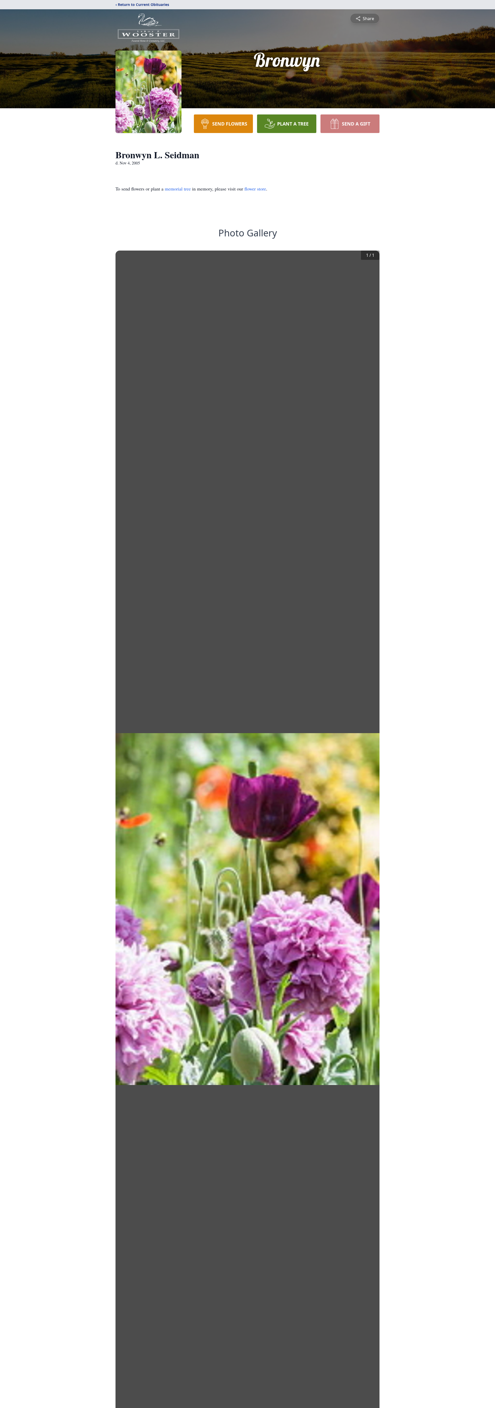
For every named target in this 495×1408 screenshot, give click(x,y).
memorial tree (178, 189)
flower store (255, 189)
